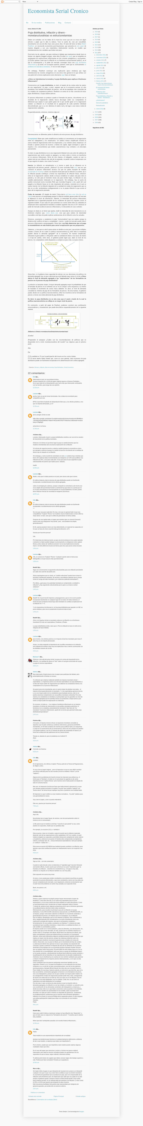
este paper (80, 46)
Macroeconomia (49, 367)
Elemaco (37, 367)
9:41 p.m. (36, 1004)
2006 (96, 122)
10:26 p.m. (36, 1023)
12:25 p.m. (36, 406)
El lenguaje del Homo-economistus (103, 88)
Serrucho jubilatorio (102, 103)
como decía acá (52, 213)
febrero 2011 (100, 81)
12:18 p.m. (36, 387)
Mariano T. (36, 657)
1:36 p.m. (36, 548)
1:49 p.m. (36, 612)
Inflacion (42, 367)
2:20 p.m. (36, 666)
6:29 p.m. (36, 751)
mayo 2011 (99, 73)
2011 (96, 52)
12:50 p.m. (36, 468)
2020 (96, 32)
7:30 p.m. (36, 806)
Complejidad (32, 138)
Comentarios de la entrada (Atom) (47, 1099)
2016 (96, 39)
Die (34, 377)
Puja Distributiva (58, 367)
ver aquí (69, 56)
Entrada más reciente (34, 1096)
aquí (63, 75)
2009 (96, 114)
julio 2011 (99, 68)
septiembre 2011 (101, 63)
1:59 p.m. (36, 630)
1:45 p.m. (36, 589)
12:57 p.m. (36, 494)
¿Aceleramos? (100, 100)
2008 (96, 117)
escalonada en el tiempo (36, 172)
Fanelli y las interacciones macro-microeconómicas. (104, 84)
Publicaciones (50, 23)
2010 (96, 112)
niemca (35, 672)
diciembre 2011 (101, 55)
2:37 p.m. (36, 1088)
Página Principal (59, 1096)
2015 (96, 42)
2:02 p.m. (36, 651)
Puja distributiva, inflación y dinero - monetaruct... (104, 96)
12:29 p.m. (36, 428)
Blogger (81, 1111)
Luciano (35, 393)
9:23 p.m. (36, 853)
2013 (96, 47)
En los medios (37, 23)
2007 (96, 120)
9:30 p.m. (36, 890)
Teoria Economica (69, 367)
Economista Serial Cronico (58, 10)
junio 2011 (99, 70)
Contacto (68, 23)
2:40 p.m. (36, 714)
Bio (27, 23)
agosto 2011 (100, 65)
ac (73, 182)
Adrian (35, 746)
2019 (96, 34)
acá (75, 167)
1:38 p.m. (36, 561)
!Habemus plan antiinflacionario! (102, 92)
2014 (96, 45)
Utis (34, 500)
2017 (96, 37)
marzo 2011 (100, 78)
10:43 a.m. (36, 1062)
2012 (96, 50)
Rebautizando (100, 105)
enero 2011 (100, 109)
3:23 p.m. (36, 740)
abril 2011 (99, 76)
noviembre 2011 (101, 57)
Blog (59, 23)
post (65, 456)
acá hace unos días (72, 194)
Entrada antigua (80, 1096)
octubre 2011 (100, 60)
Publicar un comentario (38, 1092)
